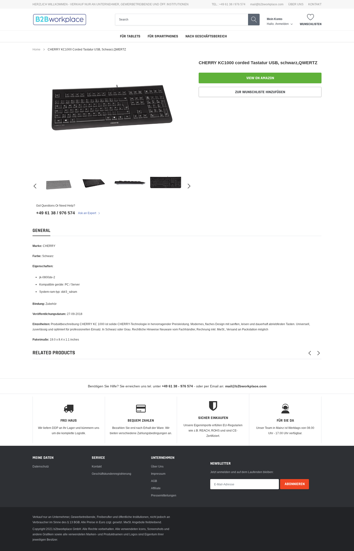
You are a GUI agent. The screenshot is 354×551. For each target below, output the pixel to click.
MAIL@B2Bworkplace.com (266, 4)
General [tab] (41, 231)
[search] (181, 19)
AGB (154, 481)
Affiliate (156, 488)
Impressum (158, 473)
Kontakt (97, 466)
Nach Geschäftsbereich (206, 36)
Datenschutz (41, 466)
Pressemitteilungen (163, 495)
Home (36, 49)
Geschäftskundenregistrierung (111, 473)
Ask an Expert (87, 213)
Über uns (157, 466)
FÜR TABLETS (130, 36)
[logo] (60, 20)
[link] (58, 186)
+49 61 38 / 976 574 (55, 212)
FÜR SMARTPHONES (163, 36)
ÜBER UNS (295, 4)
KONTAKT (314, 4)
